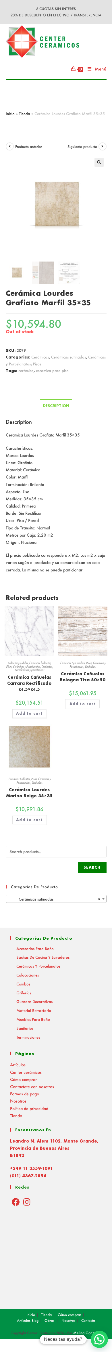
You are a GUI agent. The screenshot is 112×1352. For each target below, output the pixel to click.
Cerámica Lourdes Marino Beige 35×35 (29, 792)
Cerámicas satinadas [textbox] (54, 899)
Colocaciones (27, 974)
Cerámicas (40, 356)
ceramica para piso (52, 370)
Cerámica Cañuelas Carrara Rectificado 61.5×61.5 (29, 683)
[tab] (56, 405)
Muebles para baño (33, 1019)
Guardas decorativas (34, 1001)
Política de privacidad (29, 1108)
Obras (49, 1320)
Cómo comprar (23, 1079)
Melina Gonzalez (87, 1333)
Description (56, 405)
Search (92, 867)
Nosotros (18, 1101)
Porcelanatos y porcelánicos (29, 670)
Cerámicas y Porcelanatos (26, 666)
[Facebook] (16, 1202)
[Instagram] (26, 1202)
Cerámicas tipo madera (72, 663)
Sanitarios (24, 1028)
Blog (35, 1320)
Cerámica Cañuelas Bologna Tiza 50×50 (82, 676)
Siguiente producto (82, 146)
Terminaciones (28, 1037)
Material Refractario (33, 1010)
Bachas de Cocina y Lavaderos (42, 957)
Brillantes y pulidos (17, 663)
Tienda (24, 113)
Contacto (88, 1320)
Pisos (37, 363)
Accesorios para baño (35, 948)
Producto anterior (28, 146)
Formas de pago (24, 1094)
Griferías (23, 992)
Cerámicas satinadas (68, 356)
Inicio (10, 113)
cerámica (26, 370)
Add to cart (29, 713)
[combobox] (56, 899)
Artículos (18, 1064)
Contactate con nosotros (32, 1086)
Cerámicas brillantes (40, 663)
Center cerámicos (26, 1072)
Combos (23, 983)
